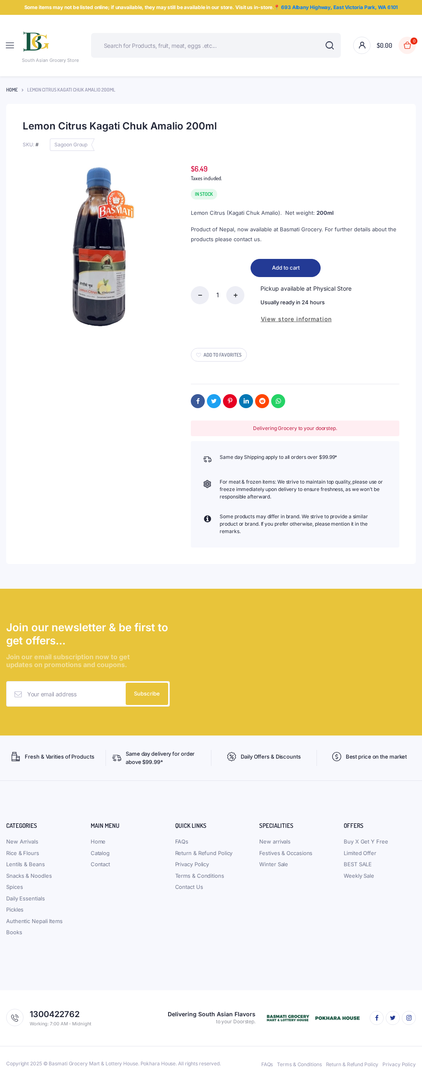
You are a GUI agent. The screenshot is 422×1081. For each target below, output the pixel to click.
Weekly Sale (359, 875)
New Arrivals (22, 841)
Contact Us (189, 887)
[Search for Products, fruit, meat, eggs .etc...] (329, 45)
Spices (14, 887)
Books (14, 932)
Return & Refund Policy (204, 853)
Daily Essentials (25, 898)
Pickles (14, 909)
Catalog (100, 853)
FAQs (182, 841)
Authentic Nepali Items (34, 921)
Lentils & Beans (25, 864)
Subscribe (147, 693)
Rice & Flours (22, 853)
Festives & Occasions (285, 853)
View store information (296, 318)
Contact (100, 864)
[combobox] (216, 45)
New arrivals (275, 841)
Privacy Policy (192, 864)
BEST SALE (358, 864)
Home (12, 90)
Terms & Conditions (199, 875)
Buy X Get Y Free (366, 841)
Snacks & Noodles (29, 875)
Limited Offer (360, 853)
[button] (396, 45)
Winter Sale (273, 864)
